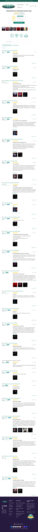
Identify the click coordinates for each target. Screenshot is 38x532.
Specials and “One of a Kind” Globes (20, 514)
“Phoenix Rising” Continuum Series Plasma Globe (13, 139)
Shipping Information (11, 505)
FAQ (27, 4)
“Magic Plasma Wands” (20, 511)
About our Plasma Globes (20, 503)
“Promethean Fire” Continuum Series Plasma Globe (13, 80)
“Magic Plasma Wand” (8, 117)
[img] (19, 12)
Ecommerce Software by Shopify (23, 528)
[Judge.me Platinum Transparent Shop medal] (12, 35)
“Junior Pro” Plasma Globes (19, 509)
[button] (14, 17)
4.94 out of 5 (21, 12)
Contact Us (19, 7)
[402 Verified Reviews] (31, 520)
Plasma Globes (20, 4)
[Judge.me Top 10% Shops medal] (26, 35)
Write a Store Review (19, 22)
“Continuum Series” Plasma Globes (19, 505)
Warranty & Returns (11, 509)
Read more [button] (15, 129)
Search (17, 516)
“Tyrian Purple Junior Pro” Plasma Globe (11, 250)
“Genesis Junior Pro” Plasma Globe (10, 50)
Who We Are (11, 503)
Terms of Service (10, 514)
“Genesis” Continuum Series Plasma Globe (12, 217)
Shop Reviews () (15, 45)
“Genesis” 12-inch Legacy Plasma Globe (11, 182)
